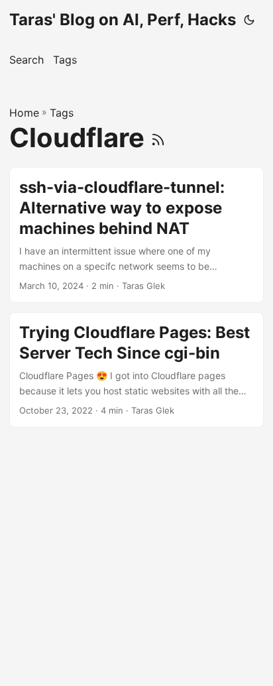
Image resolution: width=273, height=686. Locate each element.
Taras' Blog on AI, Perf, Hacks (122, 19)
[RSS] (158, 137)
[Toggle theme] (249, 20)
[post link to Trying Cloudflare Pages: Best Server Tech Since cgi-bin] (136, 370)
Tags (62, 112)
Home (24, 112)
